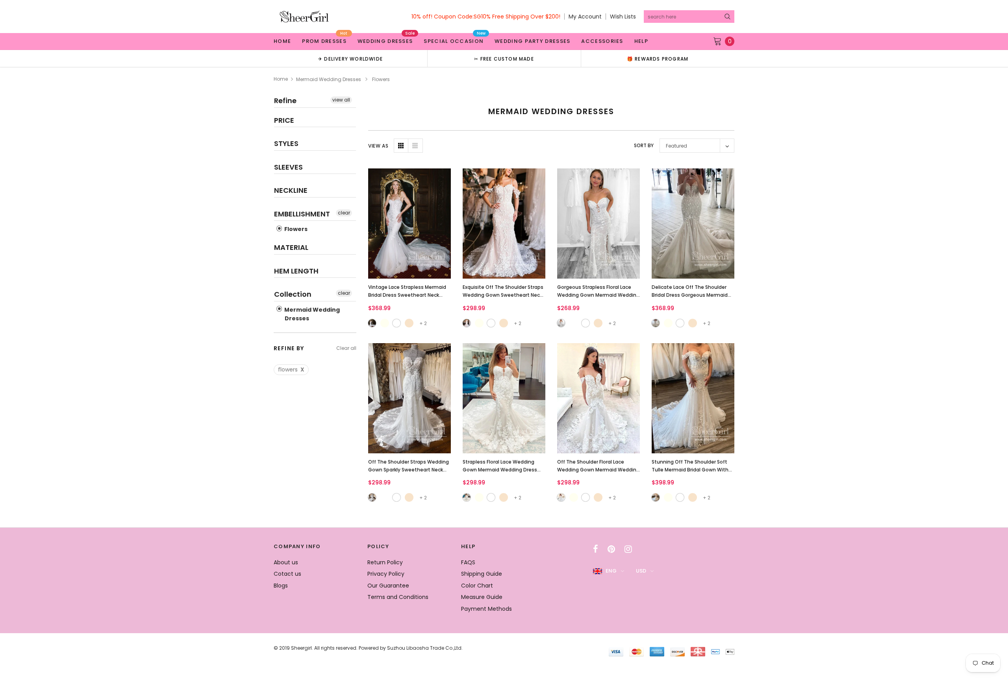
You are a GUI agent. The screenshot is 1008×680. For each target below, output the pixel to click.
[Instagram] (628, 549)
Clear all (346, 348)
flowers (291, 369)
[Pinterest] (611, 549)
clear (344, 212)
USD (641, 571)
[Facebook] (595, 549)
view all (341, 99)
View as (378, 145)
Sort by (644, 145)
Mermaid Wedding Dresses (328, 79)
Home (281, 79)
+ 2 (423, 323)
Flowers (295, 229)
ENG (611, 571)
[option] (350, 58)
